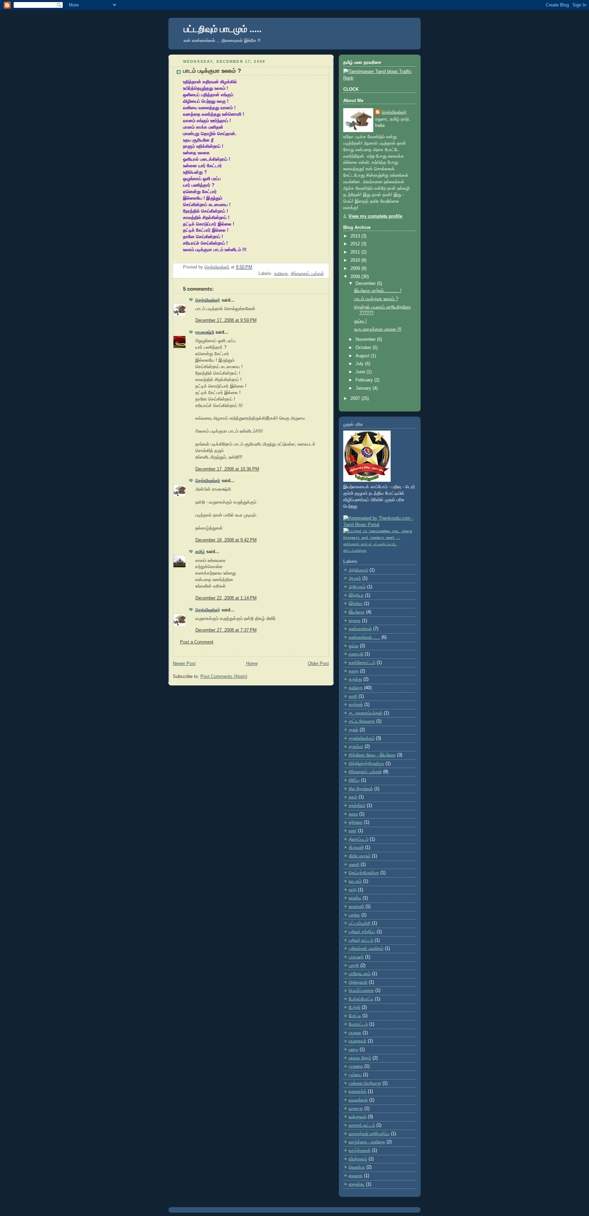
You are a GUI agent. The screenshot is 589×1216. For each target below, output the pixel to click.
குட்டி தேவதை (362, 721)
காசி (353, 696)
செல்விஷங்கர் (207, 300)
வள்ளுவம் (357, 1116)
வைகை (356, 1175)
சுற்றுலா (356, 822)
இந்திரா (356, 603)
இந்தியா (356, 595)
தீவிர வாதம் (360, 856)
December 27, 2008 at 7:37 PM (226, 630)
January (364, 388)
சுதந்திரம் (357, 805)
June (361, 372)
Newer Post (184, 663)
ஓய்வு (354, 645)
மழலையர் (357, 1041)
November (366, 339)
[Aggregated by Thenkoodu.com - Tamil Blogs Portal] (379, 524)
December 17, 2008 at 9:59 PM (226, 320)
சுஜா (353, 830)
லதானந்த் (357, 1091)
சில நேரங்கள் (361, 788)
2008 (355, 276)
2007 (355, 398)
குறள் (353, 729)
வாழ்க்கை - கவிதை (367, 1142)
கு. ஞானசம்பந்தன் (365, 713)
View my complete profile (375, 216)
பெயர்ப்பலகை (361, 990)
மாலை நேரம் (360, 1058)
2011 (355, 252)
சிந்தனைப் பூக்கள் (307, 273)
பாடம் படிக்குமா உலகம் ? (376, 298)
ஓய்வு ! (360, 321)
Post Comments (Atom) (223, 676)
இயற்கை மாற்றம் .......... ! (378, 290)
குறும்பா (356, 746)
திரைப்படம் (358, 839)
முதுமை (356, 1066)
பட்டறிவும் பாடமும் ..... (222, 29)
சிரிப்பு (354, 780)
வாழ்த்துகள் (360, 1150)
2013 (355, 236)
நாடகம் (355, 881)
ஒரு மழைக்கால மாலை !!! (378, 329)
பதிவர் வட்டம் (361, 940)
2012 (355, 244)
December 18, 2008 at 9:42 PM (226, 540)
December (366, 283)
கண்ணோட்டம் (362, 662)
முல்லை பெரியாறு (365, 1083)
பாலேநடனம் (360, 973)
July (360, 363)
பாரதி (354, 965)
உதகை (355, 620)
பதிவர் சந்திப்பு (362, 931)
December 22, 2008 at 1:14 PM (226, 598)
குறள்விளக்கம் (362, 738)
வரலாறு (356, 1108)
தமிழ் (200, 551)
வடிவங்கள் (358, 1100)
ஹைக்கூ (357, 1184)
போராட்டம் (358, 1024)
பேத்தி (354, 1007)
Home (252, 663)
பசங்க (354, 915)
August (363, 355)
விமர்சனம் (358, 1159)
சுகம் (353, 797)
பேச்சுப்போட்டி (361, 999)
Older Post (318, 663)
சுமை (353, 814)
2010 (355, 260)
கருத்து (355, 679)
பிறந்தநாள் (358, 982)
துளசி (354, 864)
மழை (353, 1049)
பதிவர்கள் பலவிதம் (366, 948)
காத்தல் (356, 704)
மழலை (355, 1032)
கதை (354, 671)
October (364, 347)
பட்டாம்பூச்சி (360, 923)
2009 (355, 268)
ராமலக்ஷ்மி (204, 332)
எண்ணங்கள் (360, 628)
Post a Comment (196, 642)
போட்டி (355, 1015)
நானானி (356, 906)
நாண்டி (355, 898)
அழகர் (355, 578)
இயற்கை (357, 612)
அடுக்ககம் (358, 570)
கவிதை (281, 273)
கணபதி (356, 654)
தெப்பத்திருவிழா (364, 872)
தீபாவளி (356, 847)
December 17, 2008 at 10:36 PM (227, 469)
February (365, 380)
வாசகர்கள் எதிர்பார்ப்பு (369, 1133)
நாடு (353, 889)
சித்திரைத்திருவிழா (366, 763)
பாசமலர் (356, 957)
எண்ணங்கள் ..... (364, 637)
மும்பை (355, 1074)
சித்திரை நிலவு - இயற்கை (372, 755)
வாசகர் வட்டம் (362, 1125)
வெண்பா (357, 1167)
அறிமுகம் (357, 586)
